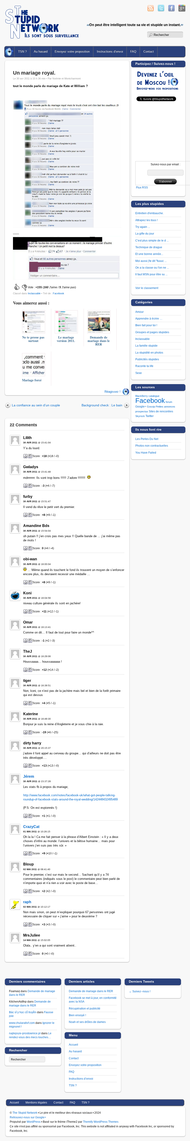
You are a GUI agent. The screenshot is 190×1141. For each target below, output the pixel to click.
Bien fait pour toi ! (146, 325)
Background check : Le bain (102, 405)
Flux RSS (142, 187)
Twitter (150, 416)
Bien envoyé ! (77, 1015)
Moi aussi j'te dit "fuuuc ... (151, 260)
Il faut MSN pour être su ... (151, 274)
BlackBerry (141, 396)
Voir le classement (146, 287)
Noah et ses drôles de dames (87, 1021)
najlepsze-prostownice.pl (25, 1033)
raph (27, 902)
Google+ (140, 406)
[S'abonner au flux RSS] (150, 10)
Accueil (10, 51)
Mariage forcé (31, 380)
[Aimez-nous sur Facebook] (171, 10)
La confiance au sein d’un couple (36, 405)
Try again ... (142, 226)
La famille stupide (146, 345)
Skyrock (140, 416)
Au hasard (41, 51)
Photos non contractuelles (151, 445)
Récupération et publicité (84, 1008)
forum (169, 402)
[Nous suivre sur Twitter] (161, 10)
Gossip (151, 406)
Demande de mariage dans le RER (99, 341)
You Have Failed (145, 452)
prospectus (141, 411)
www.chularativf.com (22, 1022)
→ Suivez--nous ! (139, 991)
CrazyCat (31, 827)
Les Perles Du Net (146, 438)
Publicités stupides (147, 359)
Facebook (58, 293)
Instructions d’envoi (110, 51)
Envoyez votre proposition (72, 51)
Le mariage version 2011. (66, 339)
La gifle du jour (144, 233)
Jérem (28, 776)
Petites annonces (165, 406)
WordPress (34, 1121)
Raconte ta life (144, 365)
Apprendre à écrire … (148, 318)
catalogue (154, 396)
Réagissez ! (112, 391)
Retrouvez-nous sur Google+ (28, 1117)
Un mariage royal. (34, 73)
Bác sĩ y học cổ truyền (22, 1012)
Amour (139, 311)
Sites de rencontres (161, 411)
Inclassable (34, 293)
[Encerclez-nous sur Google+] (181, 10)
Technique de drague (148, 247)
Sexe (138, 372)
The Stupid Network (25, 1112)
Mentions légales (36, 1102)
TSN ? (22, 51)
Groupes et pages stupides (152, 332)
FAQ (133, 51)
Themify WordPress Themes (100, 1121)
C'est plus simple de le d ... (152, 240)
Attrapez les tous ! (146, 220)
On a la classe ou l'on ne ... (152, 267)
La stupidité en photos (149, 352)
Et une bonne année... (149, 253)
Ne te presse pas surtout (33, 339)
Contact (74, 1058)
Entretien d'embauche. (149, 213)
